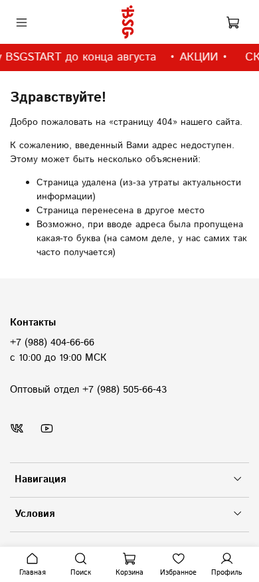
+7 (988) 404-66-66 (52, 343)
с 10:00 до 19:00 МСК (58, 358)
